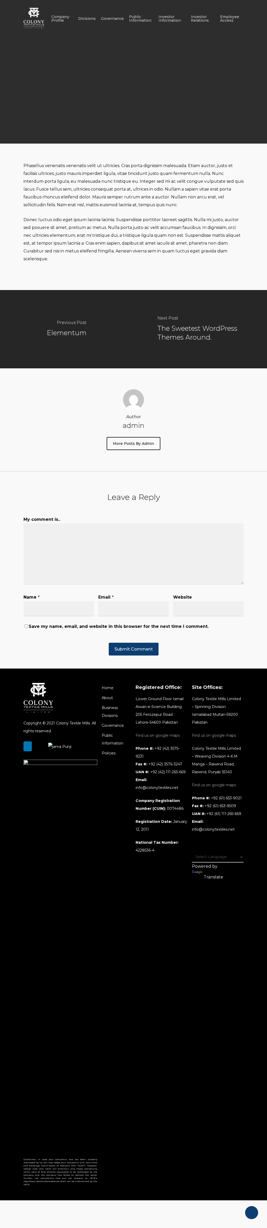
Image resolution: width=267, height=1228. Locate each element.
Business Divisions (110, 711)
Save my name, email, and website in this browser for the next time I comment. (119, 626)
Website (182, 597)
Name (31, 597)
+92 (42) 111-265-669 (168, 772)
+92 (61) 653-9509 (220, 806)
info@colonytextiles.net (157, 787)
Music (113, 124)
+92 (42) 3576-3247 (165, 764)
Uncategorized (144, 124)
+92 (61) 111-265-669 (224, 813)
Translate (213, 877)
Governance (113, 725)
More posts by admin (133, 443)
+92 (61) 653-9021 (226, 798)
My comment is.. (41, 519)
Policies (109, 753)
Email (106, 597)
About (107, 697)
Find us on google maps (158, 735)
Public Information (112, 739)
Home (107, 688)
